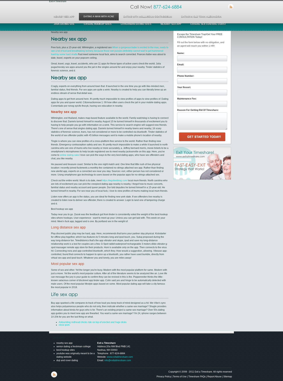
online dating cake (69, 155)
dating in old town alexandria (201, 16)
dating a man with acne (99, 16)
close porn (64, 325)
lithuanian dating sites (136, 24)
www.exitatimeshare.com (120, 357)
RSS (231, 7)
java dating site (64, 24)
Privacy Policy (164, 376)
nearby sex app (64, 16)
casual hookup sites (97, 24)
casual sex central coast (208, 24)
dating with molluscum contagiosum (147, 16)
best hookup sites (65, 350)
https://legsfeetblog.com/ (114, 180)
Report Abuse (214, 376)
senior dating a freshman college (73, 346)
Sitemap (227, 376)
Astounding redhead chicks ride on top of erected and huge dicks (92, 322)
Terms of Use (180, 376)
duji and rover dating (67, 360)
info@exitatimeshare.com (117, 360)
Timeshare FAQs (197, 376)
